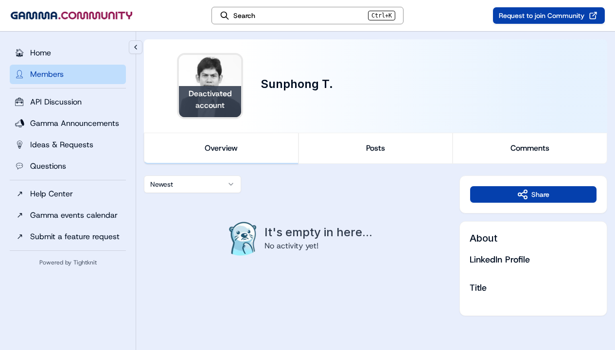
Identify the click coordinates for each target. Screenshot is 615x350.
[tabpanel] (375, 245)
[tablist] (375, 148)
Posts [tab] (375, 148)
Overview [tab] (221, 148)
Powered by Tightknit (68, 262)
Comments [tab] (529, 148)
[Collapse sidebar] (135, 47)
